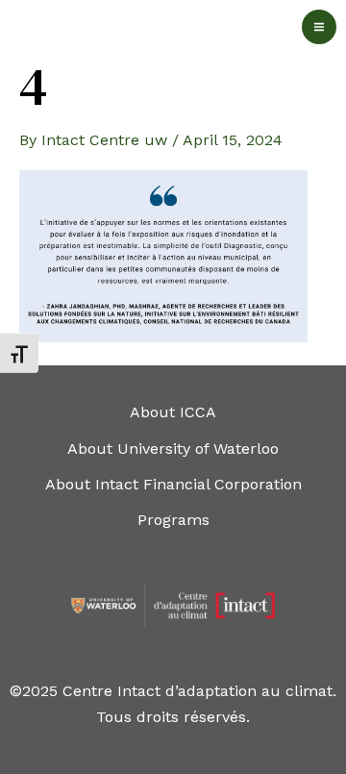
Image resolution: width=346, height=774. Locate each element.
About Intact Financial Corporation (173, 484)
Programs (173, 520)
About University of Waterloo (173, 448)
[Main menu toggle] (319, 27)
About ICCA (173, 412)
